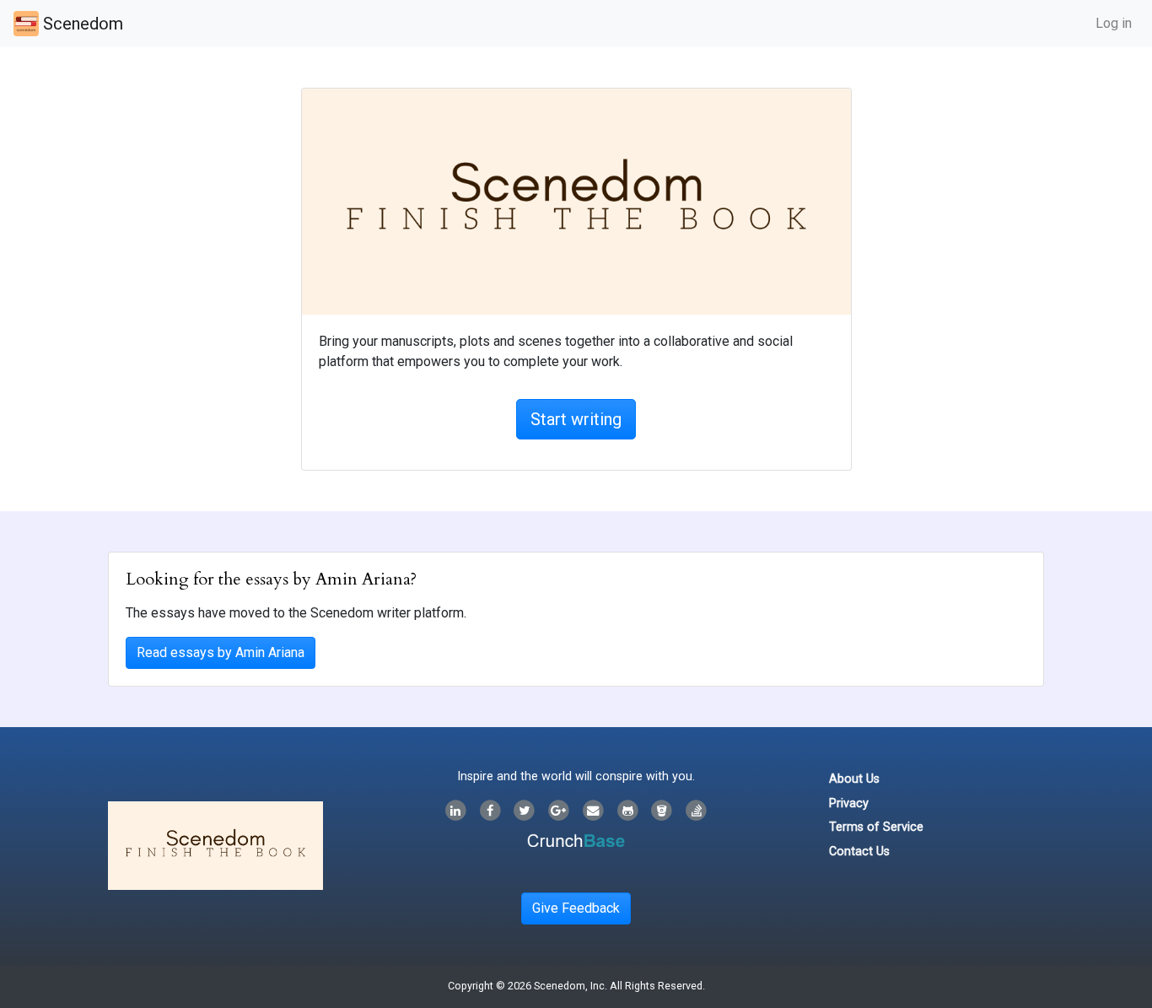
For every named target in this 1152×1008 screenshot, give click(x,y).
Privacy (849, 803)
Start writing (576, 419)
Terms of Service (876, 827)
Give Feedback (576, 908)
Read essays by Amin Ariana (220, 652)
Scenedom (81, 23)
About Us (854, 779)
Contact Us (859, 851)
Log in (1113, 23)
